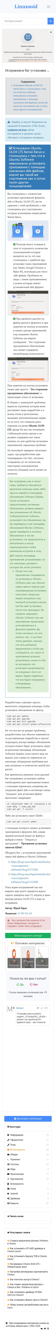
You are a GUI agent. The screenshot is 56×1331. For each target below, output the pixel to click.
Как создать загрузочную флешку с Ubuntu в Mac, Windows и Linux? (25, 1285)
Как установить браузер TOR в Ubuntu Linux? (27, 1257)
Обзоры (14, 1154)
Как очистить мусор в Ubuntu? (24, 1279)
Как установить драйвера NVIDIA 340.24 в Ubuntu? (24, 1293)
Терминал (15, 1159)
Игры (12, 1169)
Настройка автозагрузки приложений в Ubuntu (27, 1273)
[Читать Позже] (50, 32)
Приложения (16, 1179)
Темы (13, 1145)
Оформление (16, 1140)
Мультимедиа (17, 1174)
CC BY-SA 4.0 (25, 913)
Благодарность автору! (29, 935)
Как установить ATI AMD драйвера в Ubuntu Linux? (26, 1250)
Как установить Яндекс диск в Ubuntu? (29, 1300)
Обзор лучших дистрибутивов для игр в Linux (27, 1306)
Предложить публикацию (29, 1118)
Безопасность (17, 1184)
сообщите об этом (17, 129)
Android (14, 1193)
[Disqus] (28, 1072)
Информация (16, 1135)
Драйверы (15, 1198)
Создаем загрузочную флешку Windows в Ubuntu (27, 1242)
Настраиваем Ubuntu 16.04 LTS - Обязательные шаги (24, 1265)
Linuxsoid (26, 6)
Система (14, 1164)
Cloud (13, 1189)
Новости (14, 1203)
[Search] (51, 21)
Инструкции (19, 1150)
